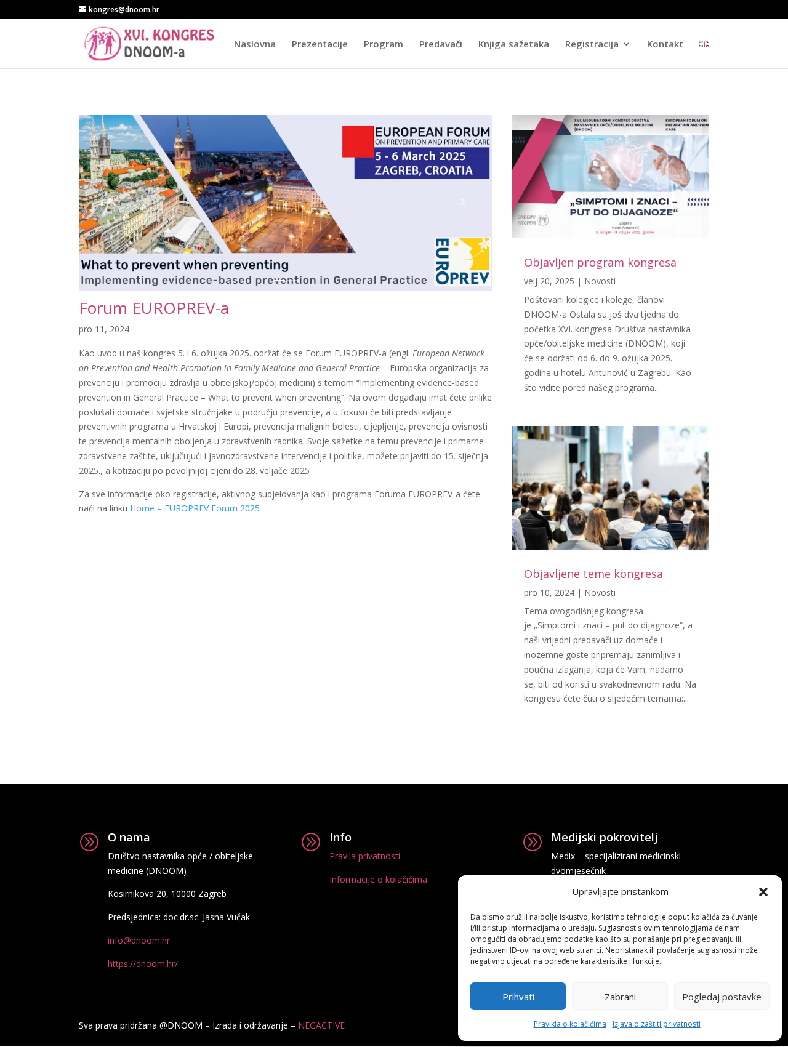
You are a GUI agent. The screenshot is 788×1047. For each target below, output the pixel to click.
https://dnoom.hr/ (143, 963)
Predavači (440, 44)
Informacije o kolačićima (378, 879)
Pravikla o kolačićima (570, 1024)
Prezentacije (320, 44)
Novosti (600, 281)
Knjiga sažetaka (513, 44)
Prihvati (518, 996)
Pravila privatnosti (364, 856)
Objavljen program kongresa (600, 262)
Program (383, 44)
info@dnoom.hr (139, 940)
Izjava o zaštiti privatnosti (657, 1024)
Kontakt (665, 44)
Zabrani (620, 996)
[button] (763, 892)
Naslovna (255, 44)
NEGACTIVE (321, 1025)
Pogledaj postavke (722, 996)
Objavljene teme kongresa (593, 573)
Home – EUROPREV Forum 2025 (195, 508)
